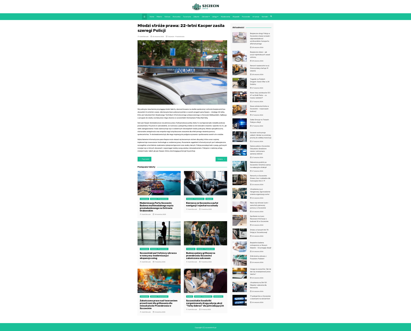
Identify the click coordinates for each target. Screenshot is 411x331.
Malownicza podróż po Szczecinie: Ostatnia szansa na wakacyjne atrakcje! (260, 164)
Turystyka (187, 17)
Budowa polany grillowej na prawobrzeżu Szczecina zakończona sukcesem (200, 255)
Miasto (159, 17)
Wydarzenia (225, 17)
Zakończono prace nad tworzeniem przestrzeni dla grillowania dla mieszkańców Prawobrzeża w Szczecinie (158, 304)
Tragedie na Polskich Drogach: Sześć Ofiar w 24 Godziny (259, 81)
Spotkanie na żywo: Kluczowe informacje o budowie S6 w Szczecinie (259, 218)
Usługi (214, 17)
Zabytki (196, 17)
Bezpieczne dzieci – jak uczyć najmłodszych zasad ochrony (260, 54)
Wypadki (236, 17)
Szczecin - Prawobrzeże (176, 36)
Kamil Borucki (144, 36)
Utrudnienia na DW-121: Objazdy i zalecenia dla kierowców (258, 285)
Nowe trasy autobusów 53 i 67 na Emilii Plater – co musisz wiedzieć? (260, 95)
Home (152, 17)
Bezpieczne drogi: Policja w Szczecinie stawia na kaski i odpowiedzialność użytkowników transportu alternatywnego (260, 39)
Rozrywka (176, 17)
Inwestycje (144, 199)
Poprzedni (145, 159)
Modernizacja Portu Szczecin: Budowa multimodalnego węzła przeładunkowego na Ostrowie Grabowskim (156, 207)
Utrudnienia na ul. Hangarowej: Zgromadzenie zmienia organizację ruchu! (260, 191)
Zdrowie (205, 17)
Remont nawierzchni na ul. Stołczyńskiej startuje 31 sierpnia (259, 68)
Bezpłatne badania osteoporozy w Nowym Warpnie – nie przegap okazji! (260, 245)
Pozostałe (246, 17)
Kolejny (220, 159)
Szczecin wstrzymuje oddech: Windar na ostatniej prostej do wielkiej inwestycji (260, 135)
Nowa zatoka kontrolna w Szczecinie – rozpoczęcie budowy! (259, 108)
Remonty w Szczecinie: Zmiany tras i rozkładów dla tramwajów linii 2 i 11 (260, 178)
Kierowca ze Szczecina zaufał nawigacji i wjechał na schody (202, 204)
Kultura (167, 17)
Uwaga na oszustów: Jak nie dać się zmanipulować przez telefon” (260, 271)
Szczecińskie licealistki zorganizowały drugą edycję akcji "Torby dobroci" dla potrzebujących (205, 303)
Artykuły (255, 17)
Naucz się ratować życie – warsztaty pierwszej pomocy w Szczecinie (259, 205)
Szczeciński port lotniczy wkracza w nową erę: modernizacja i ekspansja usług (158, 255)
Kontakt (265, 17)
